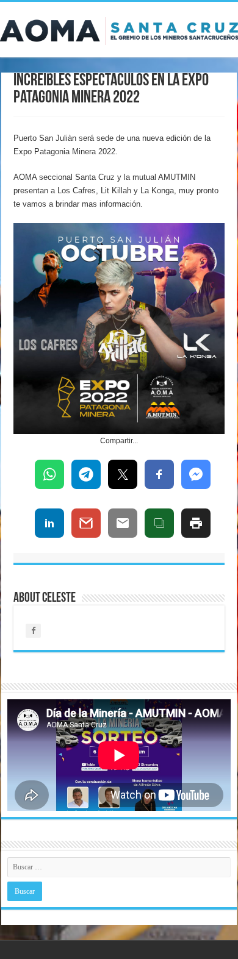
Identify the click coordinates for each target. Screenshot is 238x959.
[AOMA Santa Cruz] (119, 28)
